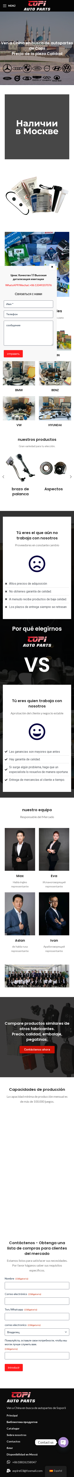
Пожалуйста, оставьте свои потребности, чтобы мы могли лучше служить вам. (36, 1344)
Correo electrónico (23, 1294)
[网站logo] (37, 5)
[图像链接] (37, 126)
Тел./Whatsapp (21, 1309)
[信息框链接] (20, 471)
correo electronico (23, 1324)
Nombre (16, 1278)
